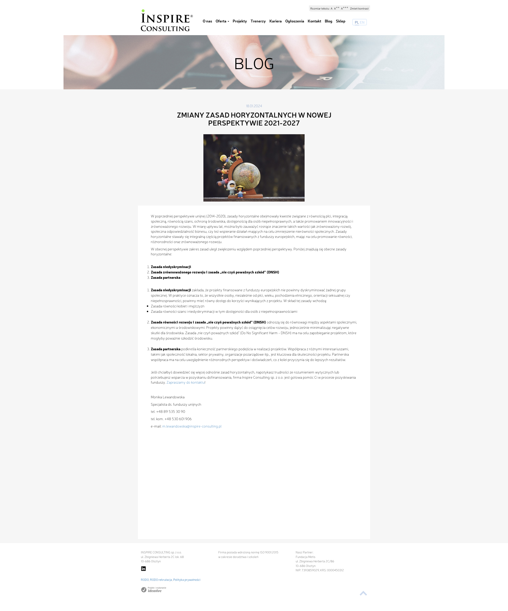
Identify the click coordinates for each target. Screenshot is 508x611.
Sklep (340, 20)
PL (357, 22)
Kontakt (314, 20)
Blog (328, 20)
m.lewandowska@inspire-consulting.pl (191, 426)
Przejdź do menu (14, 9)
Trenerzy (258, 20)
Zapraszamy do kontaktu (185, 382)
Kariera (275, 20)
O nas (207, 20)
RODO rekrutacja (161, 579)
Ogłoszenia (294, 20)
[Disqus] (254, 488)
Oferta (221, 20)
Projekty (240, 20)
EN (362, 22)
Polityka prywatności (186, 579)
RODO (145, 579)
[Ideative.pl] (153, 590)
